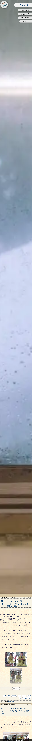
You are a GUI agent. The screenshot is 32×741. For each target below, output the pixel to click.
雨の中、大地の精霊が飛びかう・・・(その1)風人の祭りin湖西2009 (15, 710)
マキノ (24, 695)
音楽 (19, 695)
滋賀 (9, 695)
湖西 (4, 695)
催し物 (29, 695)
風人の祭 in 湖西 (27, 698)
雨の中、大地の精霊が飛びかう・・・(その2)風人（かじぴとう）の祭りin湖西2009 (14, 603)
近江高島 (14, 695)
